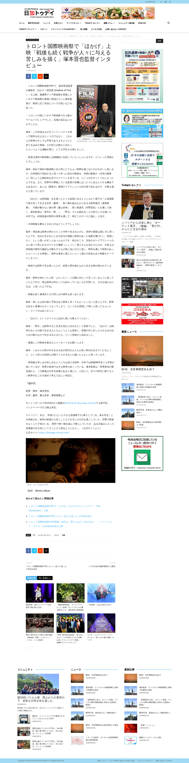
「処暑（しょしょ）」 (148, 725)
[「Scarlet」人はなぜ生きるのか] (101, 593)
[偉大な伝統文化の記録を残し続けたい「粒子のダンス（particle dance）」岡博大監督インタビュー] (127, 263)
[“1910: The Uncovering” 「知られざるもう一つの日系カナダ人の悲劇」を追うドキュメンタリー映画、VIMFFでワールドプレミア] (71, 623)
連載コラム (108, 23)
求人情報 (83, 29)
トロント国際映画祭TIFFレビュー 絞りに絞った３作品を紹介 (60, 516)
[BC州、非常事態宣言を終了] (142, 351)
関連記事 (31, 578)
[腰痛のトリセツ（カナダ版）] (130, 740)
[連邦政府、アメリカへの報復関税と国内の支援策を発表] (127, 387)
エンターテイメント (53, 36)
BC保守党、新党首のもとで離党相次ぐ (101, 713)
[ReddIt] (40, 76)
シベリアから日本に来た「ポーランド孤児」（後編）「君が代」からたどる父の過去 (142, 226)
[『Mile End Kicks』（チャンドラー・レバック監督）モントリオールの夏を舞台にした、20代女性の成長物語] (71, 593)
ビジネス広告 (96, 29)
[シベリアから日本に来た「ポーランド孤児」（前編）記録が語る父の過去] (127, 250)
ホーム (22, 23)
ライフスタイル (72, 23)
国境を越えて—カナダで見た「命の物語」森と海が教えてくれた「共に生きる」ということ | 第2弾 (47, 743)
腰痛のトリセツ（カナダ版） (151, 737)
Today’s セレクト (92, 23)
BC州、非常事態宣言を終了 (138, 369)
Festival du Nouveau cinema (80, 403)
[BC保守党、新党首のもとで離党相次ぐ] (127, 413)
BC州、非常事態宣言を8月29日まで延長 (102, 725)
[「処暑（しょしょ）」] (130, 728)
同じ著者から (45, 578)
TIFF (34, 535)
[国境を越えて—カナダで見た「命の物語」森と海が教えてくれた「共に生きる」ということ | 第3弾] (23, 731)
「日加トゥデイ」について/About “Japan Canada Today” (115, 761)
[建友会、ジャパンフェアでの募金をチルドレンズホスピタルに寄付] (23, 719)
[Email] (46, 76)
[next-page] (31, 647)
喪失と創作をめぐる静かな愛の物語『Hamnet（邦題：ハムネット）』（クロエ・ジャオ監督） (39, 637)
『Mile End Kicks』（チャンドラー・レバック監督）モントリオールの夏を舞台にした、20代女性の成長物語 (70, 607)
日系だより (58, 23)
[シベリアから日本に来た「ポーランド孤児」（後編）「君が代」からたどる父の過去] (142, 204)
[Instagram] (165, 2)
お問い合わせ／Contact (115, 29)
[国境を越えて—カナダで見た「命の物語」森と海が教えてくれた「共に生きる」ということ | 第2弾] (23, 744)
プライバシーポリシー (145, 761)
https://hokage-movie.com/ (54, 432)
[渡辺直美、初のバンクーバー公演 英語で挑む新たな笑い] (40, 593)
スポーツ (43, 29)
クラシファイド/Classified (62, 29)
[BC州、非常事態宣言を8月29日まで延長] (127, 425)
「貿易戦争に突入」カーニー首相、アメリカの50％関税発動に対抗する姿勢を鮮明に (149, 399)
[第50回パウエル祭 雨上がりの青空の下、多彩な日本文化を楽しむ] (41, 684)
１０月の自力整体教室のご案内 (101, 566)
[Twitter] (170, 2)
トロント (56, 535)
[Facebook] (161, 2)
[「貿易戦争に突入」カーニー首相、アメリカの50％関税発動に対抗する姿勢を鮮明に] (127, 400)
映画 (63, 535)
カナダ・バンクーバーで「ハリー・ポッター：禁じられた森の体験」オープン (100, 637)
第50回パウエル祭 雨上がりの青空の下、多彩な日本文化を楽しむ (41, 699)
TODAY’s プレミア (26, 29)
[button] (168, 23)
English (142, 23)
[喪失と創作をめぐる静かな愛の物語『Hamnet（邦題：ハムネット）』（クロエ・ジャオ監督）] (40, 623)
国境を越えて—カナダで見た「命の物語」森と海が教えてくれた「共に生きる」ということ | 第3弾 (47, 730)
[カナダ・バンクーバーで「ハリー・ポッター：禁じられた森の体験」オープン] (101, 623)
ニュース (46, 23)
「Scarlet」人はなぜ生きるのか (99, 605)
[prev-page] (27, 647)
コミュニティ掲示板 (126, 23)
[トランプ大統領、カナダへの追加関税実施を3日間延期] (77, 740)
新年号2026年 (33, 23)
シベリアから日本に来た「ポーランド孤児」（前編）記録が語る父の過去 (149, 249)
